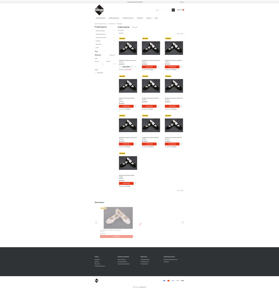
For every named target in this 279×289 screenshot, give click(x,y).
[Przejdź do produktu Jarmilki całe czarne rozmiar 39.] (174, 125)
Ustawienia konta (145, 261)
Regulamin (97, 259)
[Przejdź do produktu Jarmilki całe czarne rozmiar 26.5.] (128, 125)
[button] (173, 10)
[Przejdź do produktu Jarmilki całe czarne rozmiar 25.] (151, 86)
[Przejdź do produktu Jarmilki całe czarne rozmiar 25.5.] (174, 86)
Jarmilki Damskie (111, 23)
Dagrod (99, 72)
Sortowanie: (121, 30)
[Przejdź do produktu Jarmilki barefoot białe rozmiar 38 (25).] (118, 218)
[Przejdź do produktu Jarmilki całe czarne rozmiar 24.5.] (128, 86)
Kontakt (97, 261)
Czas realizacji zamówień (123, 263)
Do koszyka (149, 66)
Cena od (97, 61)
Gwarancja (166, 261)
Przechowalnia (144, 263)
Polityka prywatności (100, 266)
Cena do (108, 61)
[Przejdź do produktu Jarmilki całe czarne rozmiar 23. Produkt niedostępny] (128, 48)
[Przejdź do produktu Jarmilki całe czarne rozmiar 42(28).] (128, 163)
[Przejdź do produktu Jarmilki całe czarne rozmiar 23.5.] (151, 48)
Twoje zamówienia (145, 259)
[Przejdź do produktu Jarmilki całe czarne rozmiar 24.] (174, 48)
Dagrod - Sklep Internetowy (101, 23)
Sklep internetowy (139, 287)
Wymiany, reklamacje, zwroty (171, 259)
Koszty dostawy (122, 259)
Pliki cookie (97, 263)
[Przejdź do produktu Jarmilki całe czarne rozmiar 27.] (151, 125)
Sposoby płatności (122, 261)
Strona (178, 33)
